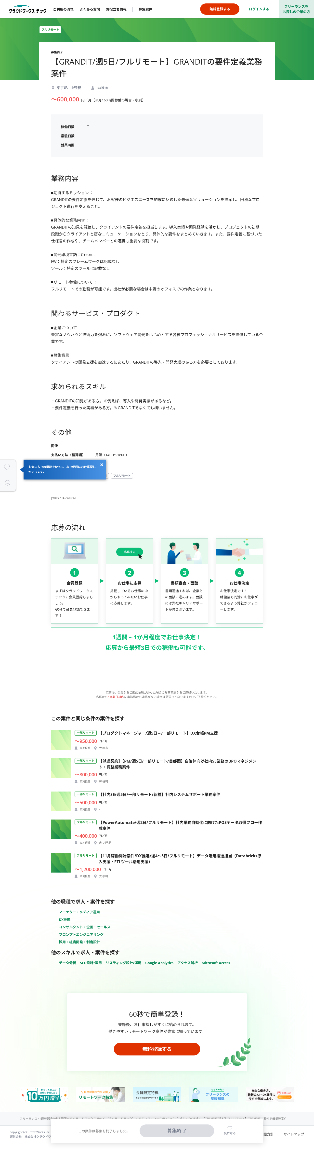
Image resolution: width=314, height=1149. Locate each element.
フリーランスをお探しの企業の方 (296, 9)
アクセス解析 (187, 962)
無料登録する (157, 1049)
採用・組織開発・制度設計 (79, 942)
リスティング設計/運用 (123, 962)
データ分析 (67, 962)
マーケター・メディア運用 (79, 912)
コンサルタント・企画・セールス (84, 927)
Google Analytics (159, 962)
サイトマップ (294, 1134)
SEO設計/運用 (91, 962)
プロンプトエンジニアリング (81, 934)
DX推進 (64, 919)
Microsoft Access (216, 962)
